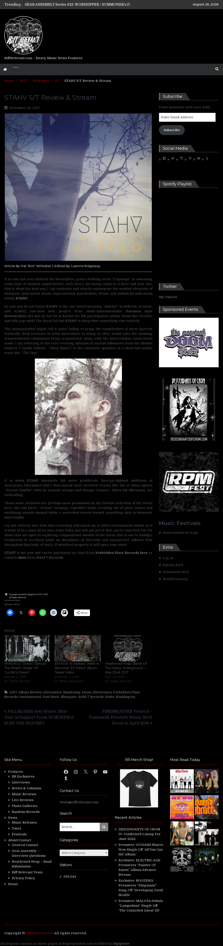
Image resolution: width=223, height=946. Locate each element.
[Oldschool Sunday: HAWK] (207, 782)
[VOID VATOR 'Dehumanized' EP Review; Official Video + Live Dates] (182, 808)
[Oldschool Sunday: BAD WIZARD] (182, 834)
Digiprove (121, 944)
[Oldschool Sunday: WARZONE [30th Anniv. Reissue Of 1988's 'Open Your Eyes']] (182, 782)
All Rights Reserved (17, 597)
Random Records (26, 812)
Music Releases (24, 822)
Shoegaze (69, 697)
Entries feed (173, 565)
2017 (13, 692)
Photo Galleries (24, 806)
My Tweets (168, 297)
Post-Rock (51, 697)
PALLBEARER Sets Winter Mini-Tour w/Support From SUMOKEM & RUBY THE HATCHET (39, 717)
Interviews (21, 782)
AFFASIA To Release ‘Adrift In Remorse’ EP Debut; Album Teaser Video (77, 668)
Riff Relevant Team (27, 872)
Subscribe (172, 130)
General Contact (25, 845)
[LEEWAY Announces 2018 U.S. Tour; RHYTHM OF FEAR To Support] (182, 860)
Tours (16, 828)
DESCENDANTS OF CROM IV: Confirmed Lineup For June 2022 (139, 834)
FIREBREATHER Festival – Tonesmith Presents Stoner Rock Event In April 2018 (120, 717)
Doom (86, 692)
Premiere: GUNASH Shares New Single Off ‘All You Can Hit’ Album (140, 849)
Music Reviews (24, 794)
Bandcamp (71, 692)
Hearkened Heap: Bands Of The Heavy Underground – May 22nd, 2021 (126, 668)
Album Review (30, 692)
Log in (168, 558)
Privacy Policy (23, 878)
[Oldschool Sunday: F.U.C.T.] (207, 834)
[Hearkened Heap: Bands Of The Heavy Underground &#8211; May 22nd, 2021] (128, 648)
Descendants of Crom (180, 533)
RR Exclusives (23, 776)
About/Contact (19, 840)
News (12, 818)
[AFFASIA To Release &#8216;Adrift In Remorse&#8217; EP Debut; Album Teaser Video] (78, 648)
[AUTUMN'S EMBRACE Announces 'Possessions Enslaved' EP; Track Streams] (207, 808)
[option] (79, 6)
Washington (125, 697)
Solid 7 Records (91, 697)
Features (15, 772)
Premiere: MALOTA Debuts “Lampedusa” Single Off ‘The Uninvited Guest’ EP (140, 905)
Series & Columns (26, 788)
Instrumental (30, 697)
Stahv (109, 697)
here (144, 553)
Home (13, 884)
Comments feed (176, 572)
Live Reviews (23, 800)
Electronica (102, 692)
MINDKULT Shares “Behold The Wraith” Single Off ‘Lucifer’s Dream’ (25, 668)
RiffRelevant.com (40, 933)
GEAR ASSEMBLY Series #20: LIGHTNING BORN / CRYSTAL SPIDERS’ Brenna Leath (96, 7)
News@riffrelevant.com (79, 802)
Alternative (52, 692)
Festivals (19, 834)
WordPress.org (175, 579)
